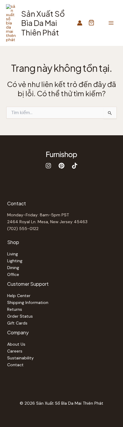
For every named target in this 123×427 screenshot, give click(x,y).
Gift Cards (17, 323)
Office (13, 274)
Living (12, 254)
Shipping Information (27, 302)
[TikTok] (75, 166)
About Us (16, 344)
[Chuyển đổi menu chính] (111, 23)
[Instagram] (48, 166)
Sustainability (20, 358)
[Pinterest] (61, 166)
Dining (13, 267)
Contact (15, 364)
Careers (14, 351)
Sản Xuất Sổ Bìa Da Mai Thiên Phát (43, 23)
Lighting (14, 260)
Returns (14, 309)
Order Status (20, 316)
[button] (91, 23)
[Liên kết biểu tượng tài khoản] (79, 23)
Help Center (18, 295)
